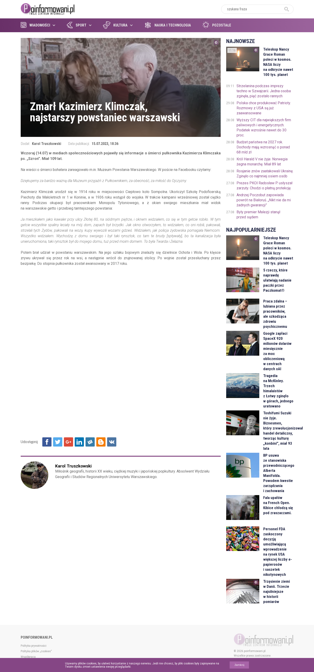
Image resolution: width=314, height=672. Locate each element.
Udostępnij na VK (111, 442)
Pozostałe (221, 25)
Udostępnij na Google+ (68, 442)
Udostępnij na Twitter (57, 442)
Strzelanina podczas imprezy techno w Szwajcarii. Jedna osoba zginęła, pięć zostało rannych (264, 91)
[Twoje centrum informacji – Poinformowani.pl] (48, 8)
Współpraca (28, 656)
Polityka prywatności (33, 645)
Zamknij (239, 664)
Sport (81, 25)
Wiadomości (39, 25)
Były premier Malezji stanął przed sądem (258, 214)
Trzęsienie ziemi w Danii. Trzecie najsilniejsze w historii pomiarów (276, 591)
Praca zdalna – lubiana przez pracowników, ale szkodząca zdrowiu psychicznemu (275, 314)
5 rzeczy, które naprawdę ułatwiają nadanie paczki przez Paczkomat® (277, 280)
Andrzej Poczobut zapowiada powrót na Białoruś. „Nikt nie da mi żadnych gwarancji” (264, 200)
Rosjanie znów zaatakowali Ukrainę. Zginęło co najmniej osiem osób (265, 173)
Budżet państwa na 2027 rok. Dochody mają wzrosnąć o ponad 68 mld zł (263, 147)
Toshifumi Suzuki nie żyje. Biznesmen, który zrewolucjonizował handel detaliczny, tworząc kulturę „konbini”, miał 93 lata (278, 431)
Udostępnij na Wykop (90, 442)
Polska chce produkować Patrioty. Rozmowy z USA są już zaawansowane (264, 108)
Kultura (120, 25)
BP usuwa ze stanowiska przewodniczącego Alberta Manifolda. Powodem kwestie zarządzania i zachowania (278, 473)
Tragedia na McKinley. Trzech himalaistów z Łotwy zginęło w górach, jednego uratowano (278, 390)
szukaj (286, 9)
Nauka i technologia (172, 25)
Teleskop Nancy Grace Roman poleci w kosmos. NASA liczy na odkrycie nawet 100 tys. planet (278, 62)
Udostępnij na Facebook (46, 442)
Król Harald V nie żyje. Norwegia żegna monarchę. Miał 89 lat (262, 161)
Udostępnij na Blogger (101, 442)
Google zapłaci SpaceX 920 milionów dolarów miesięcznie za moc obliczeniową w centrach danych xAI (277, 351)
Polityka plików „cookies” (36, 651)
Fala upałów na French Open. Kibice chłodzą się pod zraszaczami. (278, 505)
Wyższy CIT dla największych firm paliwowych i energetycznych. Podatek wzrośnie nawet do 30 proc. (264, 127)
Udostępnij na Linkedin (79, 442)
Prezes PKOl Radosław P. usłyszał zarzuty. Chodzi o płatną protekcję (264, 185)
